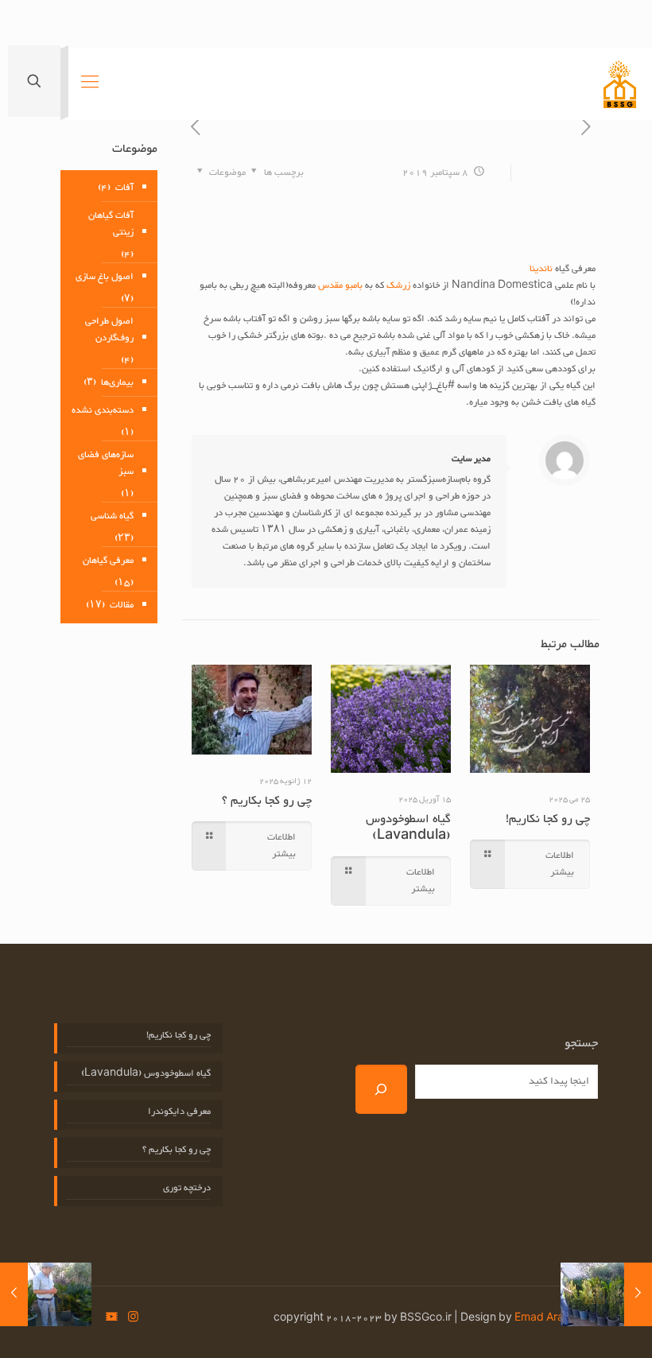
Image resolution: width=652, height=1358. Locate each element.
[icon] (111, 1318)
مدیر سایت (471, 459)
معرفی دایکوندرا (179, 1112)
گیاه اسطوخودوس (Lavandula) (408, 828)
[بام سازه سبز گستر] (619, 84)
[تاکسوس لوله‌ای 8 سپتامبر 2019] (638, 1294)
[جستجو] (381, 1089)
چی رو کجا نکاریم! (548, 819)
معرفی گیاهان (108, 560)
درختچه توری (187, 1188)
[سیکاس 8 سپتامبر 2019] (14, 1294)
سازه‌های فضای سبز (106, 463)
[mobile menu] (89, 84)
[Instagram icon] (133, 1318)
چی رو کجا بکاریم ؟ (267, 801)
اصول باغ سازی (105, 276)
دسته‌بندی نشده (103, 410)
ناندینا (541, 268)
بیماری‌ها (117, 382)
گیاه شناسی (112, 516)
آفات (124, 187)
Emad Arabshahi (556, 1318)
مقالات (122, 605)
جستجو (581, 1044)
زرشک (399, 285)
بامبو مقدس (340, 285)
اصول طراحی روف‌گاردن (109, 329)
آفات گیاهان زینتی (111, 224)
